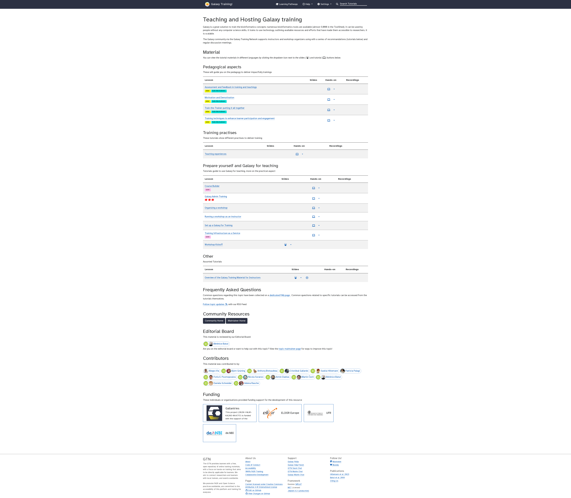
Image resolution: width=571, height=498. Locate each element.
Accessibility (250, 468)
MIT (290, 488)
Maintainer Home (237, 321)
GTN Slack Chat (295, 468)
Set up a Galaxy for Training (218, 225)
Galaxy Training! (221, 4)
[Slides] (285, 244)
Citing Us (334, 481)
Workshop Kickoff (214, 244)
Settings (325, 5)
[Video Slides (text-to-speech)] (307, 277)
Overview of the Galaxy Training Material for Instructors (233, 278)
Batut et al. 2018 (337, 478)
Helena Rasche (251, 383)
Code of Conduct (252, 465)
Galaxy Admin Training (216, 196)
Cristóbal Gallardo (299, 371)
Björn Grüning (238, 371)
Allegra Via (214, 371)
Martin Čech (308, 377)
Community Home (214, 321)
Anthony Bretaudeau (267, 371)
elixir (207, 91)
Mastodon (337, 462)
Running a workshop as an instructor (223, 217)
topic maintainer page (290, 349)
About (247, 462)
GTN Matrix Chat (295, 472)
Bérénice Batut (221, 344)
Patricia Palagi (352, 371)
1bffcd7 (298, 484)
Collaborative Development (256, 475)
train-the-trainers (218, 91)
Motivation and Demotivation (219, 98)
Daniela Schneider (223, 383)
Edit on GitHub (254, 491)
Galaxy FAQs (293, 462)
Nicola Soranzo (255, 377)
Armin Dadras (282, 377)
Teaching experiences (215, 154)
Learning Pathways (288, 5)
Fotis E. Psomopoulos (225, 377)
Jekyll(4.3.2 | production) (298, 491)
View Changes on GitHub (259, 494)
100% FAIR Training (254, 472)
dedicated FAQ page (280, 295)
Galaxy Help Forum (296, 465)
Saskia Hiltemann (329, 371)
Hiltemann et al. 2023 (339, 474)
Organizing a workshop (216, 208)
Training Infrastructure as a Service (222, 233)
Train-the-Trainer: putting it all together (224, 108)
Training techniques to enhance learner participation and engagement (240, 118)
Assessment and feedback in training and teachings (231, 87)
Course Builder (212, 186)
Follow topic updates (215, 304)
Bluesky (335, 465)
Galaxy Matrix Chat (296, 475)
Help (308, 5)
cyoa (207, 190)
